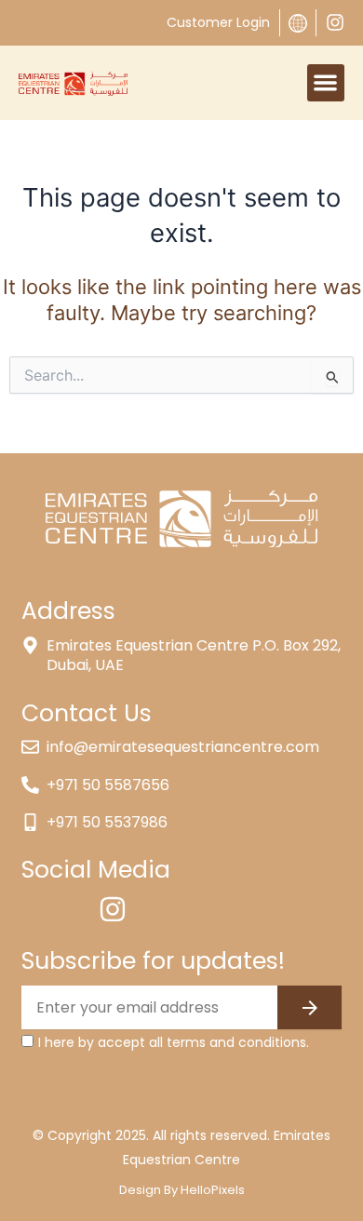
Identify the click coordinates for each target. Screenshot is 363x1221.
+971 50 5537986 (107, 822)
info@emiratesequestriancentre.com (183, 747)
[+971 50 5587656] (30, 785)
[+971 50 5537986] (30, 822)
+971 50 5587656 (108, 785)
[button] (326, 83)
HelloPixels (213, 1190)
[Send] (309, 1007)
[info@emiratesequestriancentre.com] (30, 747)
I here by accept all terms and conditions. (173, 1042)
